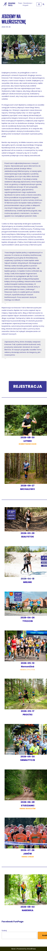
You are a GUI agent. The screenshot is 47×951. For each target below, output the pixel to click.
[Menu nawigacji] (39, 4)
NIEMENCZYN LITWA (27, 666)
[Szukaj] (43, 4)
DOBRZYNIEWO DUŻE (27, 440)
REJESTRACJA (27, 386)
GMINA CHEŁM (27, 853)
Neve (13, 949)
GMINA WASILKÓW (28, 805)
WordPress (31, 949)
